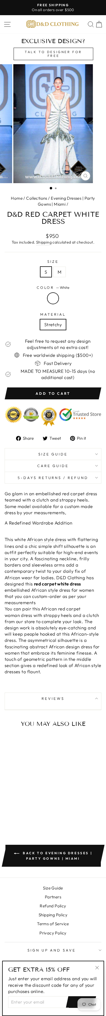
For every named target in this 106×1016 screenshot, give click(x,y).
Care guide (53, 466)
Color (53, 287)
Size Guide (53, 454)
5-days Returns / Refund (53, 477)
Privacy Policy (53, 933)
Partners (53, 896)
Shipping (44, 242)
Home (17, 198)
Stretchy (53, 324)
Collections (36, 198)
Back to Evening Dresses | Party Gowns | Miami (56, 855)
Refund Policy (53, 905)
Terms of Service (53, 923)
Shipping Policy (53, 914)
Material (53, 314)
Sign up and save (51, 950)
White (53, 298)
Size (53, 261)
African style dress (46, 539)
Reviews (53, 698)
